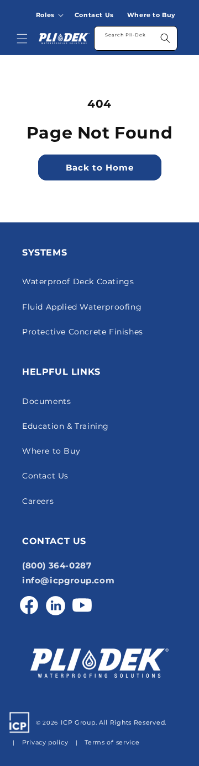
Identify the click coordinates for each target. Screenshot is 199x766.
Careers (38, 501)
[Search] (165, 38)
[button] (52, 14)
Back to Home (100, 167)
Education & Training (65, 426)
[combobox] (135, 38)
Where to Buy (51, 451)
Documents (46, 401)
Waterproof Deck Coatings (78, 281)
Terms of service (112, 742)
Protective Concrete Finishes (82, 332)
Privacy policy (45, 742)
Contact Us (45, 476)
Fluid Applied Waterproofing (82, 307)
